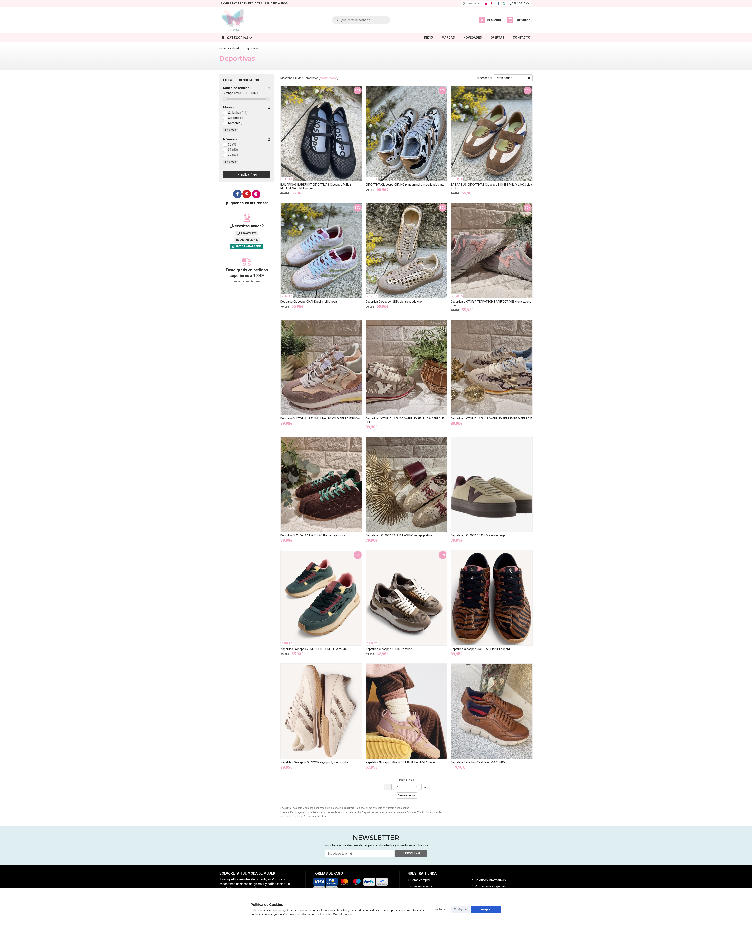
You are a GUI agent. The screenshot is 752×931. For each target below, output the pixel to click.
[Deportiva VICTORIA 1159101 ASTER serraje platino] (406, 484)
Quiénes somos (421, 886)
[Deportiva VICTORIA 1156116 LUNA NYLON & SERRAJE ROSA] (321, 367)
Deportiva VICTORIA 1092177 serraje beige (478, 535)
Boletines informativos (490, 880)
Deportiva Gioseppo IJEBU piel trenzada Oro (394, 301)
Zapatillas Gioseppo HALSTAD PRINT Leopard (480, 649)
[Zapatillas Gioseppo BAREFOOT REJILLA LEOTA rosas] (406, 711)
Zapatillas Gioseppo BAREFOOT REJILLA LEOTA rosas (401, 762)
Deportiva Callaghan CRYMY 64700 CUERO (478, 762)
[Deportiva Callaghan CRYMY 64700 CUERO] (491, 711)
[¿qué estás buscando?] (361, 20)
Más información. (343, 914)
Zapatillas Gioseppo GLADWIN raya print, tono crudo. (314, 762)
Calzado (411, 812)
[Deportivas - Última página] (425, 787)
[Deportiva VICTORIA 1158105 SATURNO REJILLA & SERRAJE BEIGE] (406, 367)
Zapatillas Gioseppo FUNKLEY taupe (389, 649)
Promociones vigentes (490, 886)
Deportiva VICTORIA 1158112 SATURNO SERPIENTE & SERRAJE (491, 418)
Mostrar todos (328, 78)
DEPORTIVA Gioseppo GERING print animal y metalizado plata (405, 184)
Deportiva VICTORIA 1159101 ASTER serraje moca (312, 535)
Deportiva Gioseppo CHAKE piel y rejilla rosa (308, 301)
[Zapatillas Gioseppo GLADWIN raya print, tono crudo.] (321, 711)
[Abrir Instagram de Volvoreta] (486, 3)
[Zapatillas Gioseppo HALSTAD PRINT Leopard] (491, 597)
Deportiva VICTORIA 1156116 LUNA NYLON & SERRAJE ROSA (320, 418)
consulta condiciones (247, 281)
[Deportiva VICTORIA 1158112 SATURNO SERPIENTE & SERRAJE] (491, 367)
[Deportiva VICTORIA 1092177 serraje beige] (491, 484)
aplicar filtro (249, 174)
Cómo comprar (420, 880)
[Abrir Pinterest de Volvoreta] (492, 3)
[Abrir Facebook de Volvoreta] (498, 3)
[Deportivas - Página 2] (416, 787)
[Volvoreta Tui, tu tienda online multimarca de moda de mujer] (233, 20)
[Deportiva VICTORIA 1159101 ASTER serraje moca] (321, 484)
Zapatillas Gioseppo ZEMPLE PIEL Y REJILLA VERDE (314, 649)
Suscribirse (411, 853)
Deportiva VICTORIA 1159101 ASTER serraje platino (399, 535)
